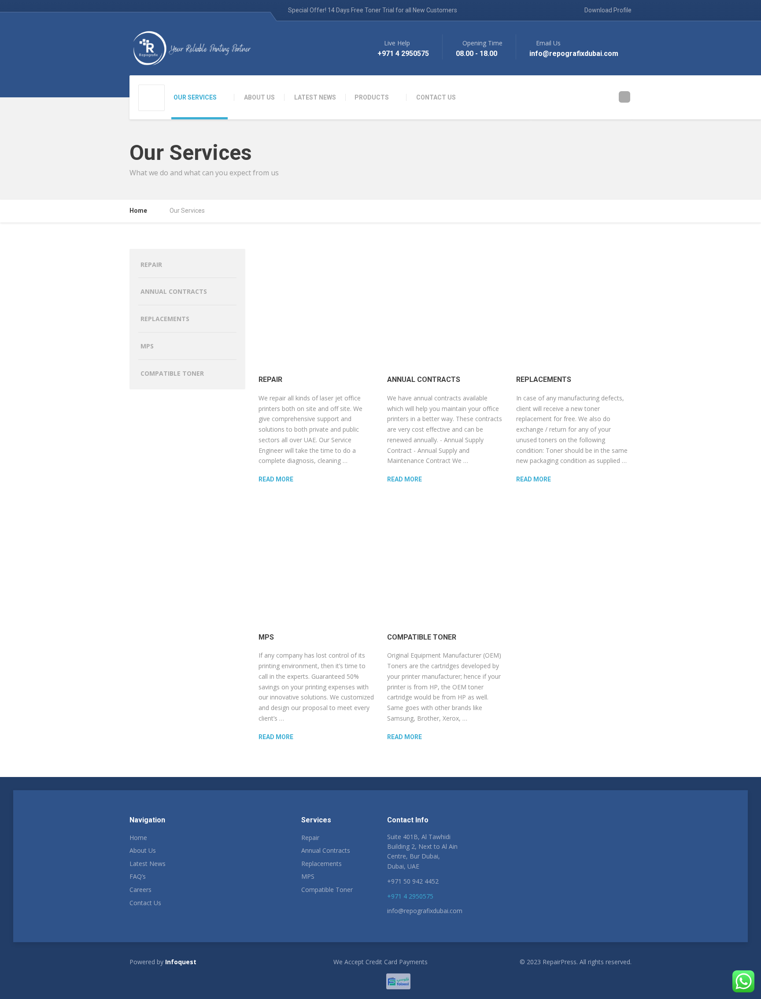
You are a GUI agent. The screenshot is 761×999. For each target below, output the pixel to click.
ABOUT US (259, 97)
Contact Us (145, 903)
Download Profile (607, 10)
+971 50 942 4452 (413, 881)
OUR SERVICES (195, 97)
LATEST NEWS (315, 97)
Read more (276, 479)
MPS (266, 637)
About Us (142, 850)
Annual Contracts (423, 379)
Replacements (543, 379)
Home (138, 837)
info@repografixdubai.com (424, 910)
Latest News (147, 863)
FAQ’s (137, 876)
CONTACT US (436, 97)
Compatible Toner (421, 637)
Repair (270, 379)
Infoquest (180, 962)
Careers (140, 889)
